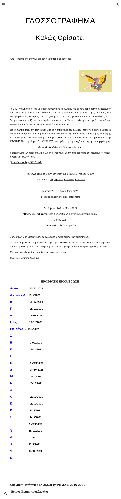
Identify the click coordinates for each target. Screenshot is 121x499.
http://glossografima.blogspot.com (67, 179)
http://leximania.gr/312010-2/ (26, 162)
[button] (4, 4)
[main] (60, 28)
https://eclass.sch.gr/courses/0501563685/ (45, 214)
